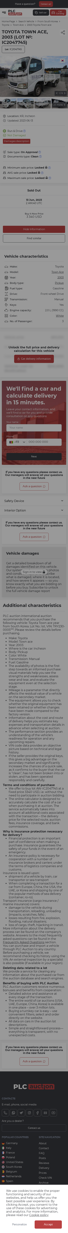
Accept (48, 1224)
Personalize (19, 1224)
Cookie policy (39, 1215)
